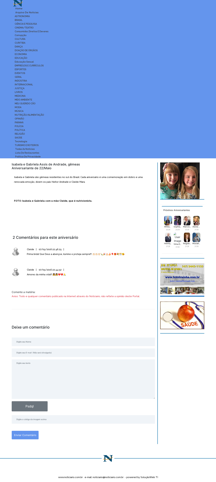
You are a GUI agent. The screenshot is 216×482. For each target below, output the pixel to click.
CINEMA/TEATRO (24, 27)
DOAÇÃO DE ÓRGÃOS (26, 50)
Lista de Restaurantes (27, 153)
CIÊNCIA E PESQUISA (26, 24)
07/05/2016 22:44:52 (50, 269)
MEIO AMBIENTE (23, 99)
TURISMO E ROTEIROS (27, 145)
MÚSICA (19, 111)
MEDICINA (20, 96)
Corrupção (20, 35)
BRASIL (18, 20)
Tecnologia (21, 141)
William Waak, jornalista (168, 227)
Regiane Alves (187, 243)
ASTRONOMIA (22, 16)
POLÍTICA (20, 130)
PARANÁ (19, 122)
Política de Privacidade (28, 156)
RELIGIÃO (20, 134)
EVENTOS (20, 73)
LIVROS (19, 92)
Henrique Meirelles (168, 243)
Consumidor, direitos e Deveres (31, 31)
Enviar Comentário (25, 435)
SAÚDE (18, 137)
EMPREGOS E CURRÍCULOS (29, 65)
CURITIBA (20, 43)
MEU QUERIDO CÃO (25, 103)
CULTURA (20, 39)
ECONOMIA (21, 54)
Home (18, 8)
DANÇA (19, 46)
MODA (18, 107)
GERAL (18, 77)
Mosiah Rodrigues (196, 243)
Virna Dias (178, 244)
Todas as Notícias (25, 149)
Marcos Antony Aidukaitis (187, 227)
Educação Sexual (24, 62)
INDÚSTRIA (21, 80)
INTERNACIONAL (24, 84)
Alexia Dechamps (196, 227)
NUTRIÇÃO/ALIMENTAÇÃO (29, 115)
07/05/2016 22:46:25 (50, 249)
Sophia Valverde (178, 227)
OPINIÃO (19, 118)
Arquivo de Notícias (27, 12)
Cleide (30, 249)
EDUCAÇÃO (21, 58)
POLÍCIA (19, 126)
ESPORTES (20, 69)
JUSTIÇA (19, 88)
